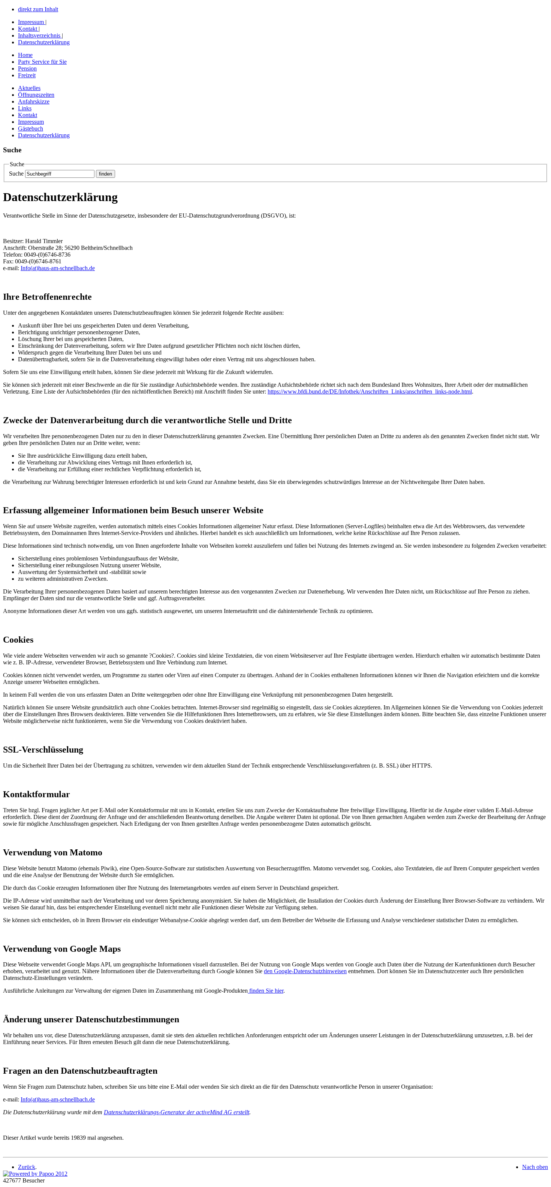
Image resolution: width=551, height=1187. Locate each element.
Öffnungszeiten (36, 95)
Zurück (26, 1167)
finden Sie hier (265, 990)
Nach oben (535, 1167)
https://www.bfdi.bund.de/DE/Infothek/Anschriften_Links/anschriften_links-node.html (370, 391)
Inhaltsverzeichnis (39, 35)
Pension (27, 68)
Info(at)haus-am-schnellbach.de (58, 268)
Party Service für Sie (42, 62)
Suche (16, 173)
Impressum (31, 22)
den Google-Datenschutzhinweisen (305, 971)
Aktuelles (29, 88)
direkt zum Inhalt (38, 9)
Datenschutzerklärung (44, 42)
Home (25, 55)
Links (24, 108)
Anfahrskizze (33, 101)
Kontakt (27, 29)
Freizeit (27, 75)
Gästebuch (30, 128)
